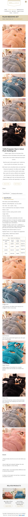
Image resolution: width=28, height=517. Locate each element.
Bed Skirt (14, 11)
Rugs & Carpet (20, 11)
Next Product (17, 183)
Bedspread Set (20, 9)
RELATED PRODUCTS (14, 485)
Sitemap (9, 515)
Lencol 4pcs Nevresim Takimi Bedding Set (20, 503)
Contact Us (15, 12)
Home (5, 9)
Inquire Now (6, 183)
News (11, 12)
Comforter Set (7, 11)
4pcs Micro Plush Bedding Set (8, 502)
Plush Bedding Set (18, 19)
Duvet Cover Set (12, 9)
